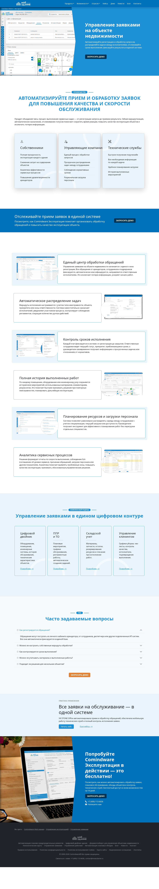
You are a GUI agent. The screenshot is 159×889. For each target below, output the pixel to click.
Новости (121, 3)
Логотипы (137, 850)
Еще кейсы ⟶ (86, 726)
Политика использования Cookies (81, 850)
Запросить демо (79, 675)
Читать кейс (66, 726)
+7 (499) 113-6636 (95, 801)
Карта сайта (102, 850)
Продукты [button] (69, 3)
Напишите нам (94, 804)
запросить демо (96, 56)
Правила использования (28, 850)
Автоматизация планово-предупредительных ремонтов (40, 843)
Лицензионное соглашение (120, 850)
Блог (129, 3)
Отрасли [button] (95, 3)
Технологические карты (32, 845)
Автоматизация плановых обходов (99, 845)
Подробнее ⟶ (27, 568)
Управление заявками (53, 845)
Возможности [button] (82, 3)
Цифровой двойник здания (76, 843)
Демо (113, 3)
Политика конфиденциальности (52, 850)
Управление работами (73, 845)
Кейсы (105, 3)
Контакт (133, 845)
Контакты (137, 3)
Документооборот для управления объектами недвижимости (114, 843)
